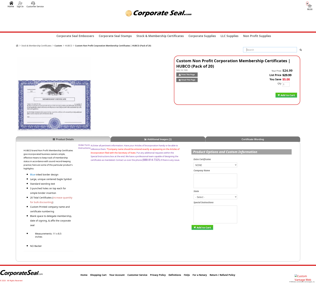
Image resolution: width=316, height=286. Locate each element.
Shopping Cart (98, 274)
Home (11, 6)
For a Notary (200, 274)
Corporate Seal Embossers (75, 36)
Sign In (20, 6)
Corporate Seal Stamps (115, 36)
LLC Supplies (229, 36)
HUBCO (68, 45)
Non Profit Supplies (257, 36)
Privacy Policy (158, 274)
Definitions (175, 274)
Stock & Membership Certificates (160, 36)
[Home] (17, 45)
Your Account (117, 274)
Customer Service (35, 6)
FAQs (187, 274)
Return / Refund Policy (222, 274)
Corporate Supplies (202, 36)
